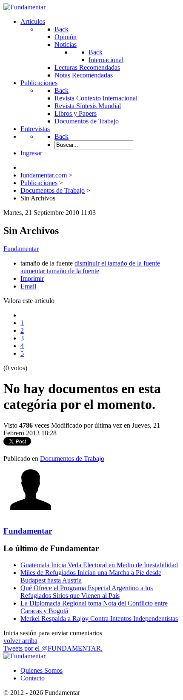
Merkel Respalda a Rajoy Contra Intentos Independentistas (99, 618)
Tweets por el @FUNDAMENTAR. (53, 648)
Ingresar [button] (31, 153)
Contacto (32, 678)
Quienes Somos (41, 670)
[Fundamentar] (24, 7)
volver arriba (20, 640)
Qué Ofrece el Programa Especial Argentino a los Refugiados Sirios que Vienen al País (86, 591)
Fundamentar (21, 248)
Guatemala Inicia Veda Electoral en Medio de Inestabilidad (99, 565)
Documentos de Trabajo (72, 458)
